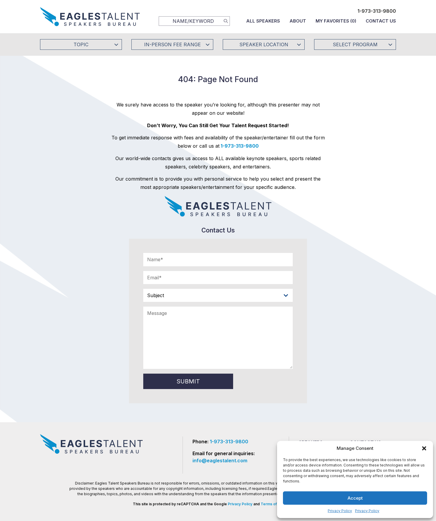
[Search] (226, 20)
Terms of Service (276, 504)
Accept (355, 498)
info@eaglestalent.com (219, 460)
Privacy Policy (340, 511)
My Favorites (336, 21)
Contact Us (381, 21)
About (297, 21)
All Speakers (263, 21)
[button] (424, 448)
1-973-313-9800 (376, 11)
